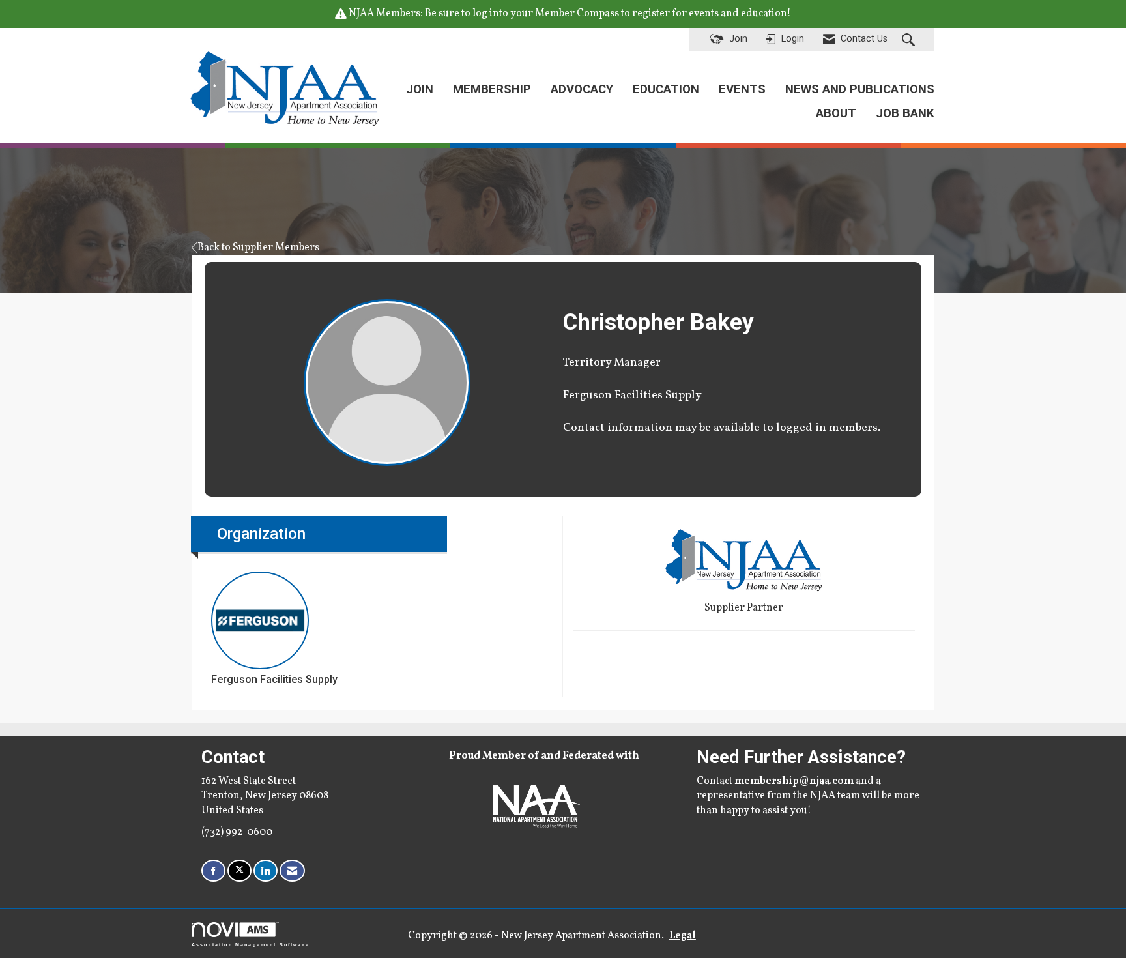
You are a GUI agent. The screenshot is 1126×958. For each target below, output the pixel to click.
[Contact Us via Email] (292, 871)
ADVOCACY (582, 89)
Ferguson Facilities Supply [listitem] (274, 679)
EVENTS (742, 89)
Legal (682, 936)
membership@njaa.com (794, 781)
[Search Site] (910, 39)
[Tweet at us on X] (239, 871)
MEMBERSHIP (492, 89)
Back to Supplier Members (258, 247)
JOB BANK (905, 113)
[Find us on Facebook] (213, 871)
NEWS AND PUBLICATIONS (859, 89)
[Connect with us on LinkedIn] (265, 871)
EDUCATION (666, 89)
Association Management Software (251, 944)
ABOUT (836, 113)
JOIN (419, 89)
